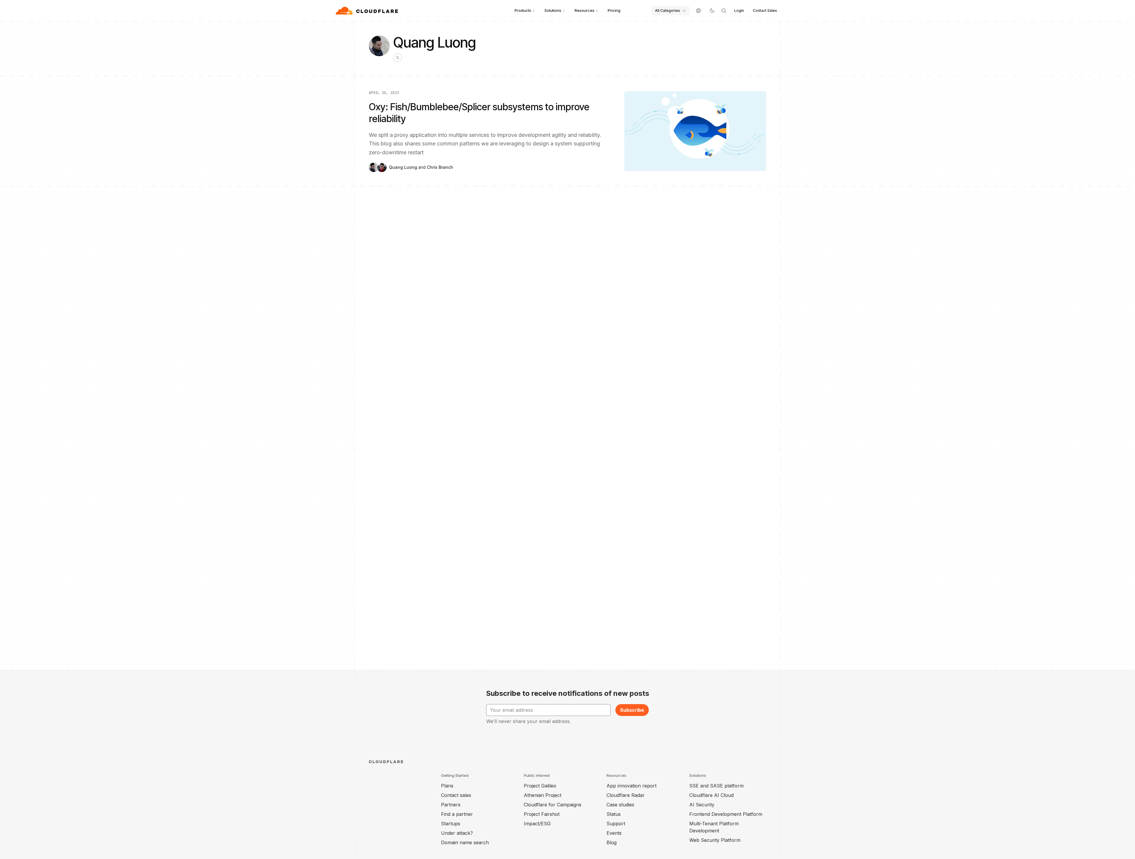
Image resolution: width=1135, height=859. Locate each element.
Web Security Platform (714, 840)
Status (614, 814)
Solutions (552, 10)
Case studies (620, 805)
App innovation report (631, 786)
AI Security (701, 805)
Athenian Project (542, 795)
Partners (451, 805)
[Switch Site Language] (698, 10)
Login (739, 10)
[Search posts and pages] (724, 10)
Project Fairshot (542, 814)
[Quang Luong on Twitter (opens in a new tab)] (397, 57)
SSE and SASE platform (716, 786)
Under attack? (457, 833)
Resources (584, 10)
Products (523, 10)
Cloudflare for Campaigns (552, 805)
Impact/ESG (537, 823)
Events (614, 833)
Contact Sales (765, 10)
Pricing (614, 10)
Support (616, 823)
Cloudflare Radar (626, 795)
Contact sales (456, 795)
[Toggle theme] (712, 10)
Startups (450, 823)
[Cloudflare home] (367, 10)
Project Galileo (540, 786)
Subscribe (632, 710)
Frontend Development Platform (725, 814)
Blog (612, 842)
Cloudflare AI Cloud (711, 795)
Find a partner (457, 814)
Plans (447, 786)
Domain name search (465, 842)
